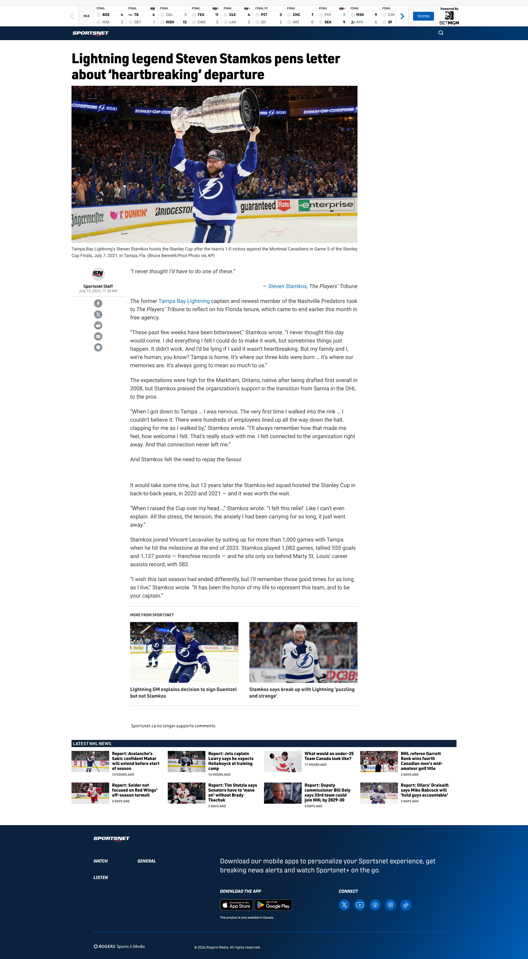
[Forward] (402, 16)
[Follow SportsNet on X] (344, 904)
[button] (440, 33)
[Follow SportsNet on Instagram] (390, 904)
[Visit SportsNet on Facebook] (375, 904)
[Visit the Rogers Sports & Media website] (119, 946)
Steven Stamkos (287, 286)
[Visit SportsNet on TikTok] (405, 904)
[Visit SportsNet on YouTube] (359, 904)
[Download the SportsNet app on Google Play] (273, 904)
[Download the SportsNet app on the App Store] (236, 904)
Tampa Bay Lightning (184, 301)
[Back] (72, 16)
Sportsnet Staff (98, 286)
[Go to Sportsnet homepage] (91, 34)
